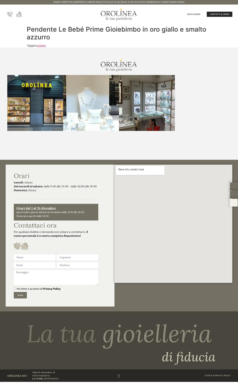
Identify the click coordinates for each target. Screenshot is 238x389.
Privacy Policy (52, 289)
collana (41, 45)
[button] (10, 103)
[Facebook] (119, 146)
